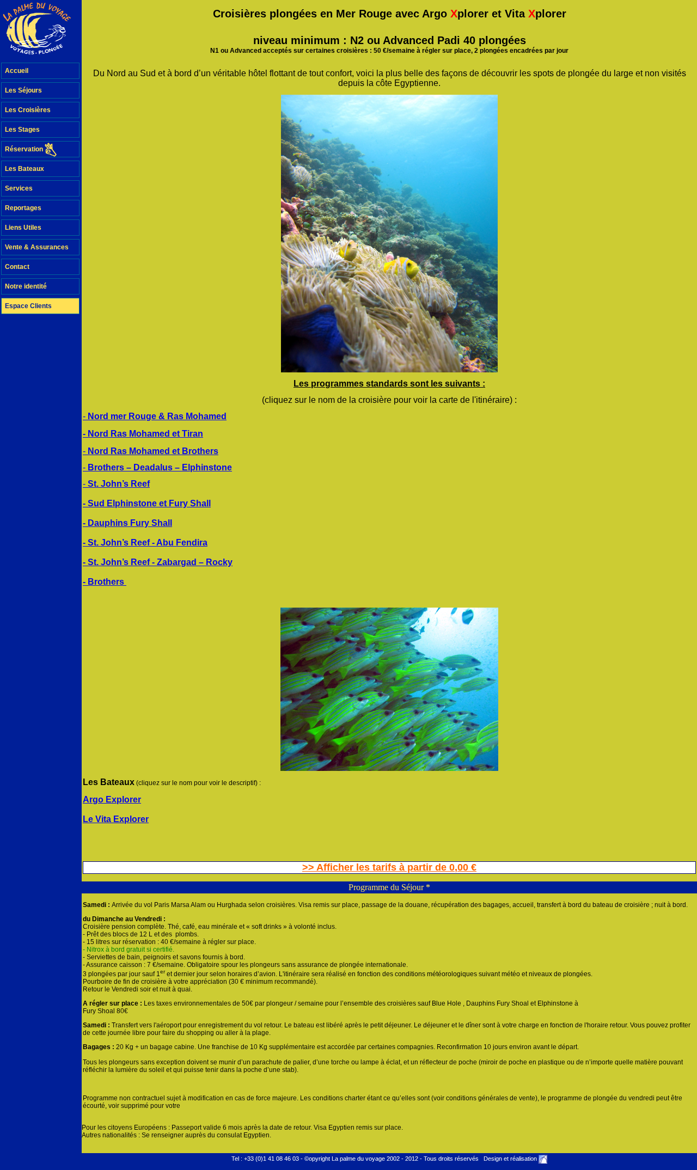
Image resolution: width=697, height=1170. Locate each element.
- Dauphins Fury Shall (127, 523)
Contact (17, 267)
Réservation (25, 149)
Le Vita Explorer (116, 819)
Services (19, 188)
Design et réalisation (510, 1158)
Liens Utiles (23, 227)
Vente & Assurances (37, 247)
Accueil (16, 71)
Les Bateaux (24, 169)
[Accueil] (41, 31)
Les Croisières (28, 110)
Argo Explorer (112, 799)
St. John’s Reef (119, 483)
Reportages (23, 208)
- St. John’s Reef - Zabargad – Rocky (158, 562)
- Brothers (104, 581)
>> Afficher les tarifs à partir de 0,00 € (389, 867)
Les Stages (22, 129)
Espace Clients (28, 306)
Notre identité (26, 286)
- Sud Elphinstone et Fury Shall (147, 503)
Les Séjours (23, 90)
